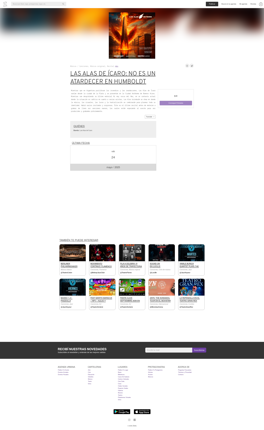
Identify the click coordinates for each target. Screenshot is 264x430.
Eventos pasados (63, 374)
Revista (253, 4)
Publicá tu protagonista (155, 370)
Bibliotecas (121, 374)
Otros (89, 383)
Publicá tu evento (63, 370)
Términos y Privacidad (185, 372)
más (116, 66)
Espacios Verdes (123, 388)
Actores (150, 374)
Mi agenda (243, 4)
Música (90, 379)
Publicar (212, 4)
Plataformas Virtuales (124, 397)
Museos (120, 393)
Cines (119, 383)
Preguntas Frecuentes (184, 370)
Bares (119, 372)
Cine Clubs (121, 381)
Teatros (120, 395)
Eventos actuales (63, 372)
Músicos (150, 377)
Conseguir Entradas (176, 103)
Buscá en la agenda (229, 4)
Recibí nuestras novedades (82, 349)
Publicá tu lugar (123, 370)
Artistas (150, 372)
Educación (91, 374)
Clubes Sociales (123, 386)
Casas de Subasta (123, 377)
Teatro (90, 381)
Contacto (180, 374)
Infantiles (90, 377)
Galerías (120, 390)
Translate (149, 117)
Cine (89, 372)
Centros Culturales (123, 379)
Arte (89, 370)
